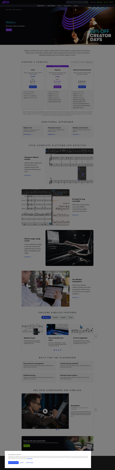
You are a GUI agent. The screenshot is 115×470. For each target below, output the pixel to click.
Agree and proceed (13, 462)
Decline (21, 462)
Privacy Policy (29, 458)
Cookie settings (29, 462)
